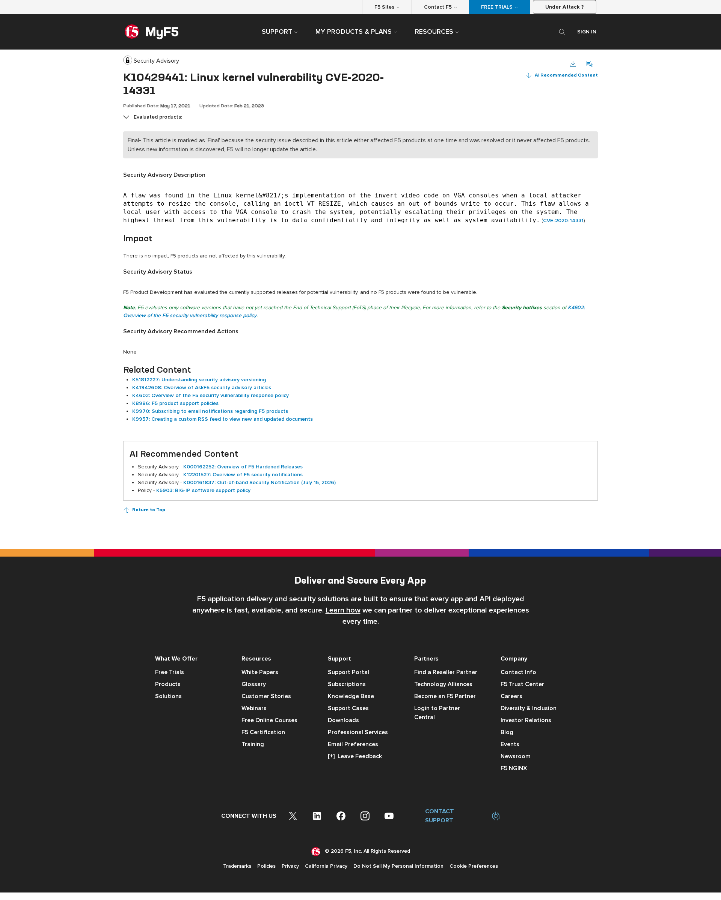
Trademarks (237, 866)
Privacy (290, 866)
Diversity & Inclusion (529, 708)
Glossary (253, 684)
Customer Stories (266, 696)
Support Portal (348, 672)
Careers (511, 696)
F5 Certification (263, 732)
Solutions (168, 696)
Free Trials (169, 672)
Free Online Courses (269, 720)
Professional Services (358, 732)
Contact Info (518, 672)
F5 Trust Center (522, 684)
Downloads (343, 720)
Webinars (254, 708)
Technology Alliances (443, 684)
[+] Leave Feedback (355, 756)
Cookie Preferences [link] (473, 866)
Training (252, 744)
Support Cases (348, 708)
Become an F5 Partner (445, 696)
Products (168, 684)
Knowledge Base (351, 696)
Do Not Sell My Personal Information (398, 866)
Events (510, 744)
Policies (266, 866)
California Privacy (326, 866)
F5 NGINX (514, 768)
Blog (507, 732)
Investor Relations (526, 720)
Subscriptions (347, 684)
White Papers (259, 672)
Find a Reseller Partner (445, 672)
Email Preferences (353, 744)
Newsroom (516, 756)
